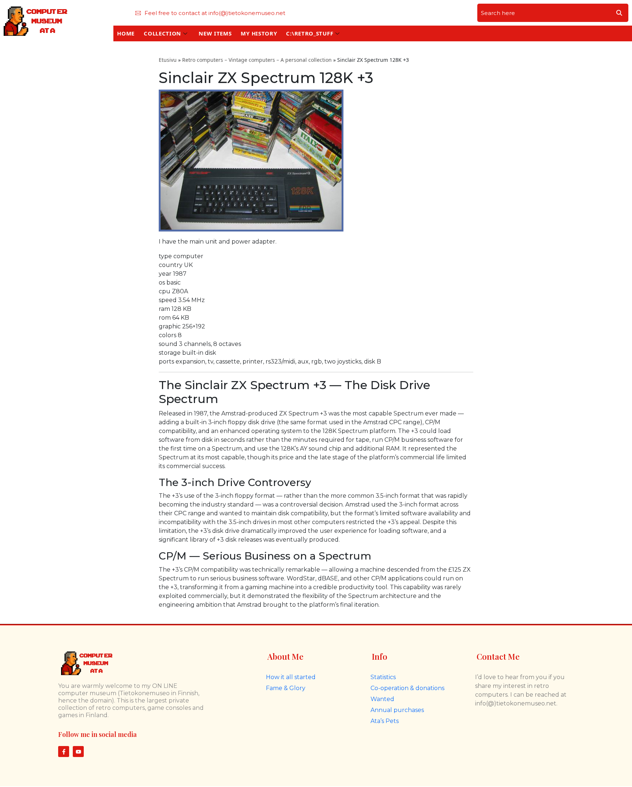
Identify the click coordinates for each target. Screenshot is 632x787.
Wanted (382, 699)
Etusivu (168, 59)
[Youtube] (78, 751)
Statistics (383, 677)
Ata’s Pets (384, 721)
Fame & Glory (285, 688)
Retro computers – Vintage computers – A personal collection (257, 59)
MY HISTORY (259, 33)
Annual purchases (397, 710)
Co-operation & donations (407, 688)
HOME (126, 33)
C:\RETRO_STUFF (309, 33)
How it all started (291, 677)
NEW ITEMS (215, 33)
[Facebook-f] (63, 751)
